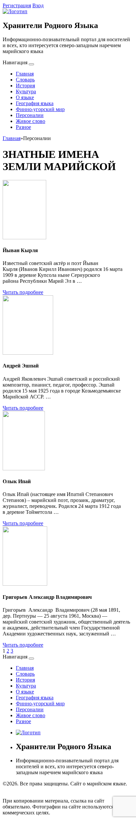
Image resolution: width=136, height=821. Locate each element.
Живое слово (30, 121)
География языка (34, 103)
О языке (25, 97)
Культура (26, 91)
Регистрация (17, 5)
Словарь (25, 79)
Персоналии (30, 115)
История (25, 85)
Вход (38, 5)
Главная (25, 73)
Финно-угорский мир (40, 109)
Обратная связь (20, 789)
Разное (23, 127)
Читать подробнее (23, 292)
